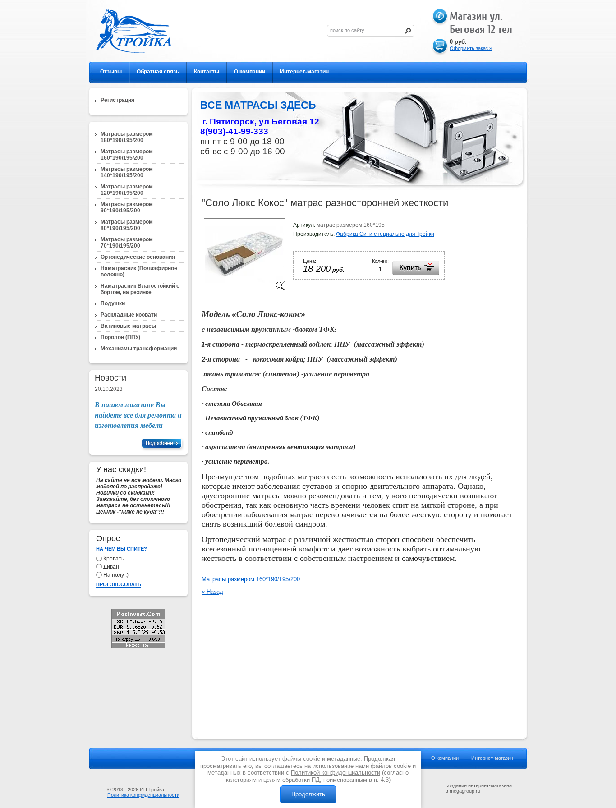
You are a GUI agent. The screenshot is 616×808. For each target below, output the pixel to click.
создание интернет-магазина (479, 785)
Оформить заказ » (471, 48)
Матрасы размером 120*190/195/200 (127, 190)
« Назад (212, 591)
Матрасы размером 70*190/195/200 (127, 242)
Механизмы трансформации (139, 348)
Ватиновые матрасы (128, 326)
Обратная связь (158, 72)
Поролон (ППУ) (120, 337)
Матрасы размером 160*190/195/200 (251, 579)
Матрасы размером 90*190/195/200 (127, 207)
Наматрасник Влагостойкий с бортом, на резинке (140, 289)
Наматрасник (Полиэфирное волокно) (139, 271)
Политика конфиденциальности (143, 795)
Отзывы (111, 72)
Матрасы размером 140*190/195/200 (127, 172)
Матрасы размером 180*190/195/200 (127, 137)
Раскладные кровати (129, 315)
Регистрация (117, 100)
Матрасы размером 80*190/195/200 (127, 225)
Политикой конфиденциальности (335, 772)
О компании (249, 72)
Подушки (113, 303)
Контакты (206, 72)
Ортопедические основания (138, 257)
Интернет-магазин (304, 72)
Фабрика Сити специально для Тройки (385, 234)
